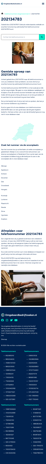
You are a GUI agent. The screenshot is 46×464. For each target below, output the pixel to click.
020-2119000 (10, 442)
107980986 (10, 424)
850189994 (10, 431)
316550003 (33, 385)
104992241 (10, 374)
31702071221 (10, 392)
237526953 (10, 385)
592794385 (37, 431)
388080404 (37, 424)
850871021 (37, 409)
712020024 (10, 381)
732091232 (10, 416)
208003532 (33, 356)
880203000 (10, 366)
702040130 (10, 420)
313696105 (37, 413)
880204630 (10, 359)
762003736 (37, 438)
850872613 (37, 435)
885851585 (33, 377)
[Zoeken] (42, 37)
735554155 (10, 377)
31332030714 (33, 388)
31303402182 (10, 388)
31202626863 (33, 366)
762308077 (37, 427)
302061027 (10, 435)
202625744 (37, 420)
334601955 (37, 442)
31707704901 (33, 370)
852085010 (10, 356)
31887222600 (11, 409)
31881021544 (10, 370)
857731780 (37, 416)
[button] (43, 3)
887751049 (10, 438)
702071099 (10, 427)
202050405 (33, 363)
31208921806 (33, 359)
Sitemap (4, 339)
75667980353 (38, 453)
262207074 (33, 374)
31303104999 (10, 413)
